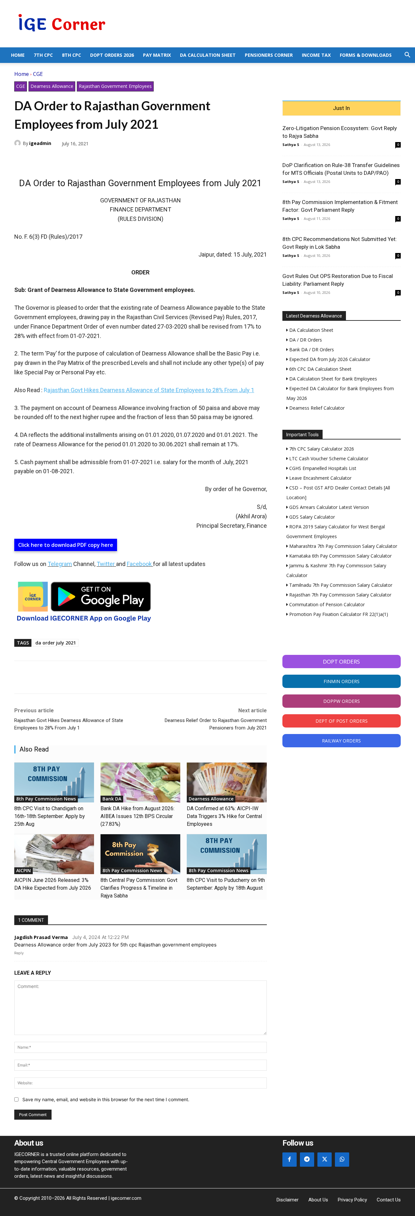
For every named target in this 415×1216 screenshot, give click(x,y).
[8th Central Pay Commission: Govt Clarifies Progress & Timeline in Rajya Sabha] (140, 854)
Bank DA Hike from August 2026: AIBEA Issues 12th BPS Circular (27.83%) (137, 816)
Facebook (139, 563)
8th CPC (71, 55)
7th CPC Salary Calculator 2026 (321, 449)
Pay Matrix (157, 55)
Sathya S (290, 144)
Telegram (60, 563)
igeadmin (40, 143)
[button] (407, 56)
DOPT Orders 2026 (112, 55)
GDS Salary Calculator (311, 517)
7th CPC (43, 55)
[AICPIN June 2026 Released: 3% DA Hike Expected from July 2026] (54, 854)
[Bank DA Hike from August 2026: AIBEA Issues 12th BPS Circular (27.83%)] (140, 782)
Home (18, 55)
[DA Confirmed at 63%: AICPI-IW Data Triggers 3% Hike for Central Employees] (227, 782)
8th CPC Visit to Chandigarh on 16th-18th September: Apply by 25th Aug (49, 816)
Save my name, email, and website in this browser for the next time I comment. (105, 1099)
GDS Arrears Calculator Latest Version (328, 507)
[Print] (80, 158)
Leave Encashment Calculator (319, 478)
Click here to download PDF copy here (65, 544)
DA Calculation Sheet (208, 55)
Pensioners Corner (269, 55)
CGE (38, 74)
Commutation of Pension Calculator (326, 604)
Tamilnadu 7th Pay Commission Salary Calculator (340, 585)
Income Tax (316, 55)
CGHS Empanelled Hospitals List (322, 468)
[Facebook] (20, 158)
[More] (95, 158)
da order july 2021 (55, 643)
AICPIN (23, 870)
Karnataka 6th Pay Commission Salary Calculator (340, 556)
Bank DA (111, 799)
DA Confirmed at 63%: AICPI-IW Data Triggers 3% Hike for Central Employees (224, 816)
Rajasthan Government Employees (115, 86)
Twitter (106, 563)
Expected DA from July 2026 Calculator (329, 359)
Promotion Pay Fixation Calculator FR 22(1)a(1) (338, 614)
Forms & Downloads (366, 55)
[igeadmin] (18, 143)
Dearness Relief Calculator (316, 408)
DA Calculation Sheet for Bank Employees (332, 379)
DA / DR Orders (305, 340)
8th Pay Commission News (46, 799)
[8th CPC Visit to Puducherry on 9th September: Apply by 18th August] (227, 854)
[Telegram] (65, 158)
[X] (35, 158)
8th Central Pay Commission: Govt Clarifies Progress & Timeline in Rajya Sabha (139, 888)
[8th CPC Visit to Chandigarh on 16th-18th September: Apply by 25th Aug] (54, 782)
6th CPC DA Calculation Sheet (319, 369)
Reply (19, 953)
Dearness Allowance (51, 86)
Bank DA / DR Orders (311, 349)
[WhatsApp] (50, 158)
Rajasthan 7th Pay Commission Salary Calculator (339, 595)
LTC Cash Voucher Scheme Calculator (328, 458)
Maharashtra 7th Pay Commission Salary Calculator (342, 546)
